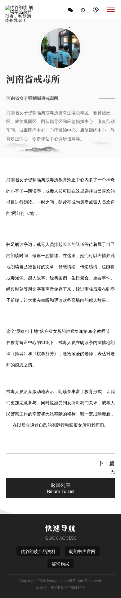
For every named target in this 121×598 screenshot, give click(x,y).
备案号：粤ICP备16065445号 (60, 587)
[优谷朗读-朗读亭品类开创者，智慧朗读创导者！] (20, 9)
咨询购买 (60, 563)
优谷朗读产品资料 (38, 551)
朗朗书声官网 (82, 551)
